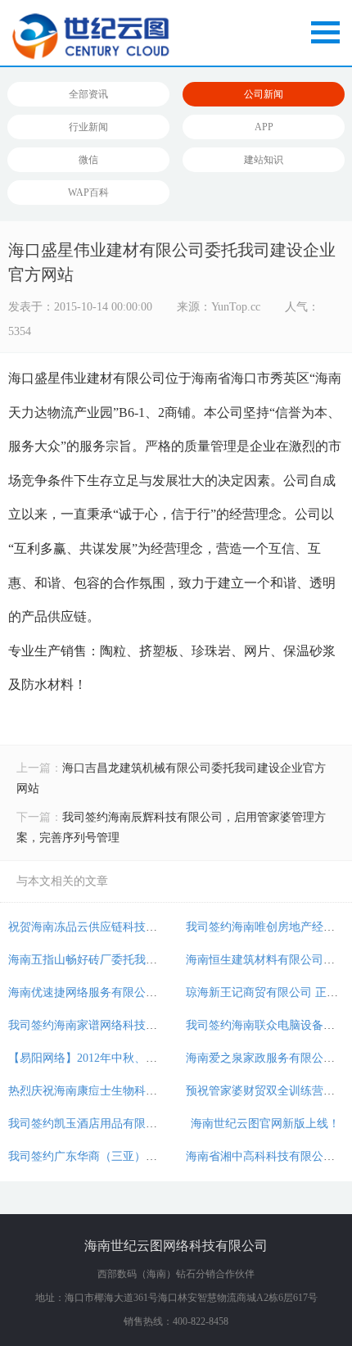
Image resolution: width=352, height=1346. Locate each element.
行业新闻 (88, 127)
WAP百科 (88, 192)
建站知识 (263, 159)
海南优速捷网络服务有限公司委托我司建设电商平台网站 (151, 992)
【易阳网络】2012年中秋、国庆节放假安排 (117, 1058)
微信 (88, 159)
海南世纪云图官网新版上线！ (265, 1123)
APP (264, 127)
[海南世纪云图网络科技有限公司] (176, 37)
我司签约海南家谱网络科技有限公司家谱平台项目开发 (145, 1025)
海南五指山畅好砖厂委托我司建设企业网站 (117, 960)
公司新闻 (263, 94)
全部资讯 (88, 94)
